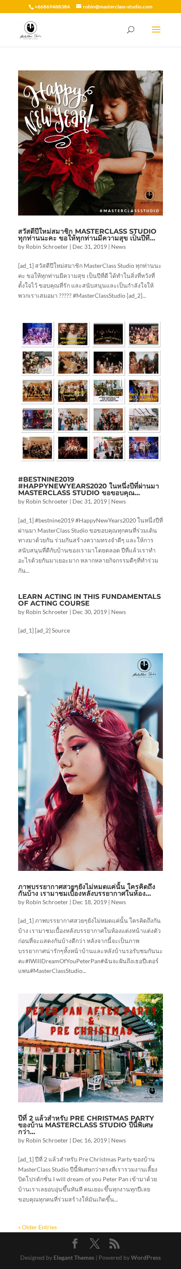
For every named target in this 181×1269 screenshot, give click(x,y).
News (118, 246)
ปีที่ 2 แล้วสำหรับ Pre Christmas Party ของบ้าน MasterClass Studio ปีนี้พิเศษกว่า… (86, 1125)
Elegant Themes (73, 1257)
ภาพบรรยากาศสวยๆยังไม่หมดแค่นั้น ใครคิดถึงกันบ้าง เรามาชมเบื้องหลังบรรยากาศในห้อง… (86, 890)
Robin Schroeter (47, 246)
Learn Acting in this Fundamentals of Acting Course (89, 600)
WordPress (146, 1257)
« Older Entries (37, 1227)
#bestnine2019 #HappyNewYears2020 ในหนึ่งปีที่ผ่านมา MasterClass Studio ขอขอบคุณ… (88, 486)
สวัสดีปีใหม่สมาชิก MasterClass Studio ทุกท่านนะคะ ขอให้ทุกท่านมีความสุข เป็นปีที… (87, 234)
